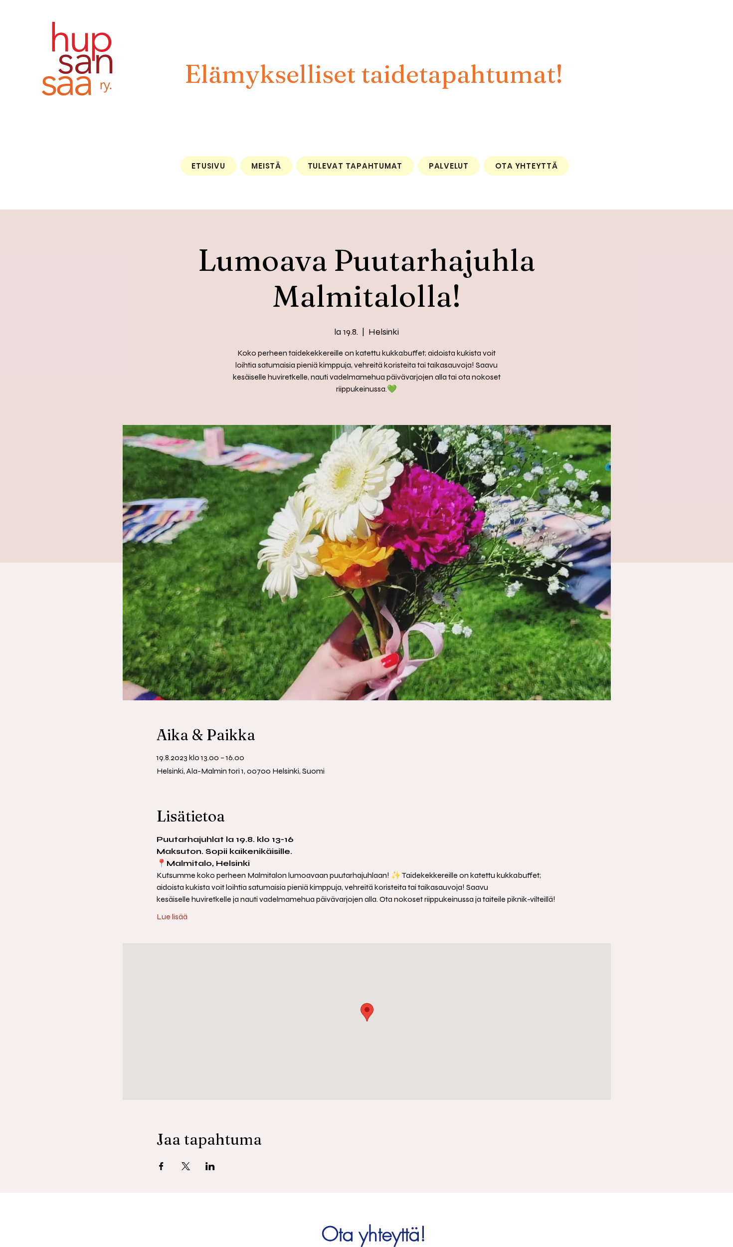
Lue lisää (172, 916)
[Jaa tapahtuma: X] (185, 1166)
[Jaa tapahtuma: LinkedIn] (210, 1166)
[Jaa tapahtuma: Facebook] (161, 1166)
